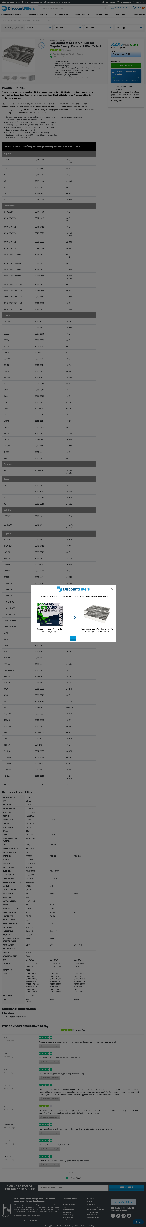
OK (73, 638)
